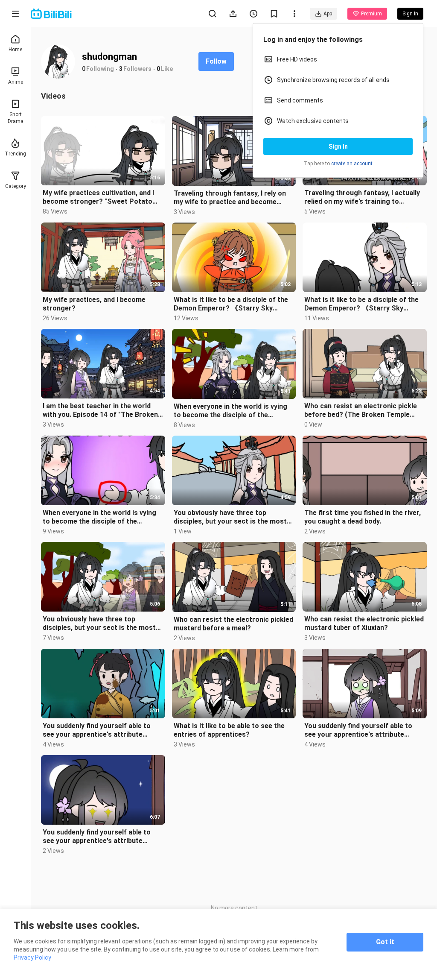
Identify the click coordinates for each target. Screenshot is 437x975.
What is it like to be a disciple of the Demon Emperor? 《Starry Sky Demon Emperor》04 (231, 304)
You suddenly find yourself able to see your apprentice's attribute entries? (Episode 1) (97, 836)
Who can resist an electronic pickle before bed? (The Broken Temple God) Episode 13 (360, 410)
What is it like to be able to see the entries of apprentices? (229, 730)
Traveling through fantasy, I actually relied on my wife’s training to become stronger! (362, 197)
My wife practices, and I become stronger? (94, 304)
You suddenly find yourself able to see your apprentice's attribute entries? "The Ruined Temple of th (97, 730)
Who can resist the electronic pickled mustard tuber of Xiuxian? (364, 623)
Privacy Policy (32, 957)
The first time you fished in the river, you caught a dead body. (362, 517)
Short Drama (15, 117)
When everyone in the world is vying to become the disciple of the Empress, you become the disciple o (231, 410)
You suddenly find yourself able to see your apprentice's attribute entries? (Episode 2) (358, 730)
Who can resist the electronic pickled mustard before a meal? (233, 623)
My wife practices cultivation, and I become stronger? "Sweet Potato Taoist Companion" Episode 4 (98, 197)
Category (15, 186)
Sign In (338, 146)
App (327, 14)
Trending (15, 154)
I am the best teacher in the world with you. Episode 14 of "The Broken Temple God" (100, 410)
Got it (385, 942)
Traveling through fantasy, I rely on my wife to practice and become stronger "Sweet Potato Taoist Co (230, 197)
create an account (352, 164)
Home (15, 50)
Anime (15, 82)
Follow (216, 61)
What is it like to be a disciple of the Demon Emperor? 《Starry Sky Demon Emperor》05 (361, 304)
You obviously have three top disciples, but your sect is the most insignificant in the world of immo (230, 517)
